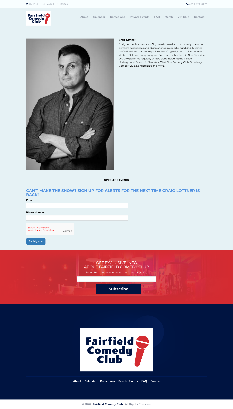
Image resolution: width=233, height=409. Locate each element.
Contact (199, 17)
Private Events (139, 17)
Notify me (36, 241)
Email (29, 200)
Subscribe (118, 289)
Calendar (99, 17)
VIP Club (183, 17)
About (84, 17)
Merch (169, 17)
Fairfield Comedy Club (108, 404)
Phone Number (35, 212)
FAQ (157, 17)
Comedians (117, 17)
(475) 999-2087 (198, 4)
